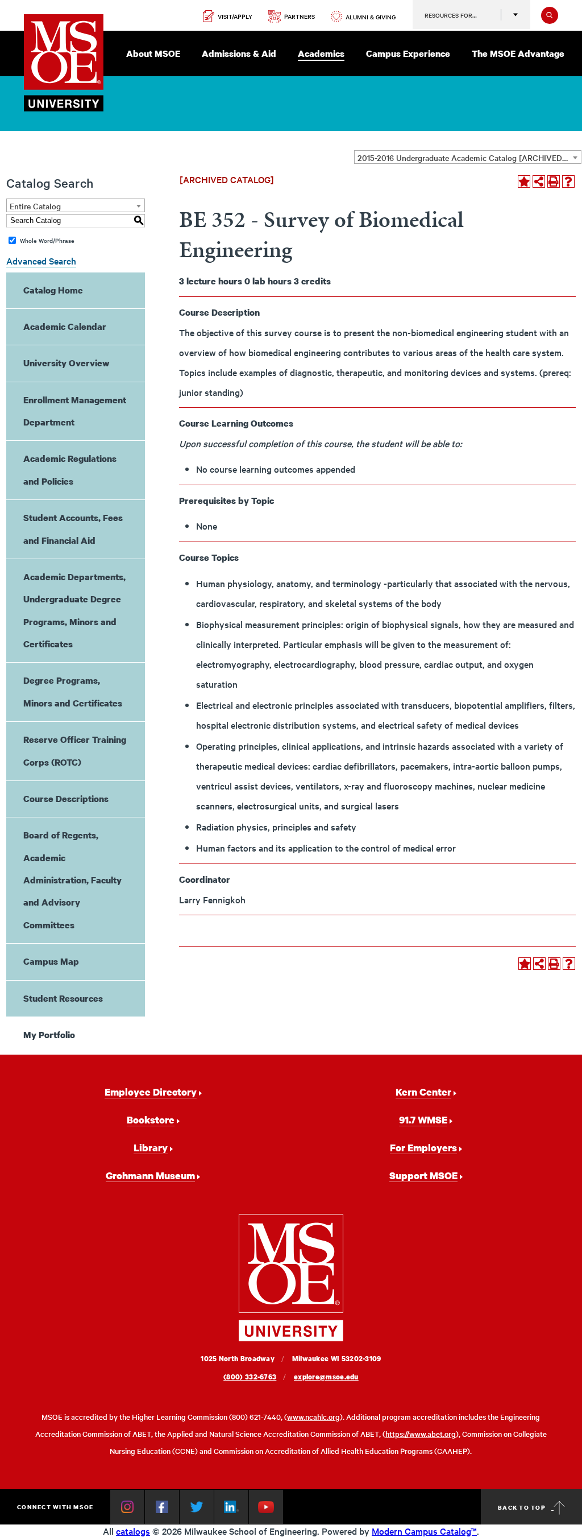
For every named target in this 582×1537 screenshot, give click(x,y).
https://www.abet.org (420, 1433)
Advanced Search (41, 260)
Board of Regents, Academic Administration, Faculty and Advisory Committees (72, 880)
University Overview (66, 363)
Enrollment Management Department (74, 411)
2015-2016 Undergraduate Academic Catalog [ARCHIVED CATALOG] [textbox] (469, 157)
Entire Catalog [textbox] (35, 206)
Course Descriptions (66, 798)
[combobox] (467, 157)
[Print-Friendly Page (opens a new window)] (553, 181)
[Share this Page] (539, 181)
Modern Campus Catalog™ (424, 1530)
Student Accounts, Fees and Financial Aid (73, 528)
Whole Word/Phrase (47, 240)
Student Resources (63, 998)
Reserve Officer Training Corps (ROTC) (74, 750)
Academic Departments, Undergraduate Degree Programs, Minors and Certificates (74, 610)
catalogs (133, 1530)
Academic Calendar (64, 326)
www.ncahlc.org (313, 1416)
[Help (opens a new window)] (568, 181)
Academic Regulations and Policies (70, 469)
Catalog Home (53, 290)
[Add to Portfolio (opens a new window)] (524, 181)
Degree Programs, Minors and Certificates (72, 691)
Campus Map (51, 961)
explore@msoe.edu (326, 1377)
